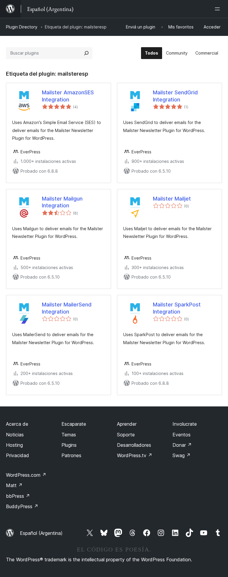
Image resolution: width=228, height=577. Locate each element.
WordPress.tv (134, 455)
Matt (14, 485)
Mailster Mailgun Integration (62, 202)
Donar (182, 445)
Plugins (69, 445)
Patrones (71, 455)
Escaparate (73, 424)
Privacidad (17, 455)
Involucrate (184, 424)
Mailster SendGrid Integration (175, 95)
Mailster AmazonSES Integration (68, 95)
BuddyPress (22, 506)
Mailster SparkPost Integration (177, 307)
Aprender (127, 424)
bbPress (18, 496)
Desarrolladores (134, 445)
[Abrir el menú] (218, 9)
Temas (68, 435)
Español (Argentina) (41, 533)
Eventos (181, 435)
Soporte (126, 435)
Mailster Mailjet (172, 198)
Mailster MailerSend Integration (66, 307)
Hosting (14, 445)
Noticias (15, 435)
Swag (181, 455)
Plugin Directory (21, 26)
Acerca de (17, 424)
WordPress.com (26, 475)
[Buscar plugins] (86, 53)
